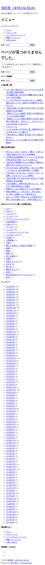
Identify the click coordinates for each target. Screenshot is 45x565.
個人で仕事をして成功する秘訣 (19, 245)
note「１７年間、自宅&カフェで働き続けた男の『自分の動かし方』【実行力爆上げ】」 (25, 198)
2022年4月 (10, 405)
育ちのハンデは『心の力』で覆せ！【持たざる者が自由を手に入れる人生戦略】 (25, 153)
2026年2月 (10, 302)
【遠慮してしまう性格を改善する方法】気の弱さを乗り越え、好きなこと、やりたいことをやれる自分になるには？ (25, 121)
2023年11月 (11, 360)
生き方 (9, 264)
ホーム (8, 30)
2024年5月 (10, 345)
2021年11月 (11, 408)
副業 (8, 248)
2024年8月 (10, 337)
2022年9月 (10, 395)
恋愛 (8, 258)
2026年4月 (10, 297)
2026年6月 (10, 292)
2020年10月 (11, 427)
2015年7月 (10, 519)
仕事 (8, 243)
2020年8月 (10, 429)
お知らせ (10, 224)
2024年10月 (11, 334)
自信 (8, 272)
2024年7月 (10, 339)
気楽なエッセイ (12, 261)
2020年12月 (11, 421)
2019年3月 (10, 456)
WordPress (15, 562)
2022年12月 (11, 387)
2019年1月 (10, 461)
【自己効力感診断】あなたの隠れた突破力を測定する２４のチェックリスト (25, 163)
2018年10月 (11, 469)
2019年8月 (10, 451)
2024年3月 (10, 350)
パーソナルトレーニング (15, 35)
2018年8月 (10, 472)
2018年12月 (11, 464)
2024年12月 (11, 331)
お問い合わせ (11, 40)
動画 (8, 253)
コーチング (10, 227)
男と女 (9, 266)
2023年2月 (10, 382)
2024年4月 (10, 347)
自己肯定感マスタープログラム (19, 274)
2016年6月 (10, 506)
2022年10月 (11, 392)
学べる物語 (10, 256)
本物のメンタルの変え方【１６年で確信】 (24, 189)
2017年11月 (11, 488)
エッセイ (10, 216)
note (7, 208)
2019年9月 (10, 448)
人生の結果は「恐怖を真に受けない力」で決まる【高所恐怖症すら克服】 (25, 184)
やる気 (9, 237)
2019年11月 (11, 443)
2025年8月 (10, 318)
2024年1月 (10, 355)
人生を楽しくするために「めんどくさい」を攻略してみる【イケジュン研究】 (25, 174)
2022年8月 (10, 398)
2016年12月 (11, 498)
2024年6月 (10, 342)
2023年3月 (10, 379)
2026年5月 (10, 294)
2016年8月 (10, 504)
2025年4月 (10, 326)
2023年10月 (11, 363)
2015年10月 (11, 514)
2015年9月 (10, 517)
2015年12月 (11, 511)
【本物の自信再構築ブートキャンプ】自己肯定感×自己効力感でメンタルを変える (25, 158)
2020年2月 (10, 437)
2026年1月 (10, 305)
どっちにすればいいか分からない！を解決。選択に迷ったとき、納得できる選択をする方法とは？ (25, 103)
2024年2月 (10, 352)
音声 (8, 277)
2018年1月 (10, 482)
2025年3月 (10, 329)
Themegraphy (26, 562)
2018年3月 (10, 480)
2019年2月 (10, 458)
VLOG (8, 211)
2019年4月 (10, 453)
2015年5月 (10, 522)
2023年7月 (10, 368)
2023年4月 (10, 376)
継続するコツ (11, 269)
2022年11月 (11, 390)
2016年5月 (10, 509)
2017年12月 (11, 485)
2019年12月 (11, 440)
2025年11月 (11, 310)
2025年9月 (10, 315)
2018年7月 (10, 474)
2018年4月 (10, 477)
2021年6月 (10, 416)
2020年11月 (11, 424)
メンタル (10, 229)
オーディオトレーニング (16, 219)
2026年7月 (10, 289)
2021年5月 (10, 419)
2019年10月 (11, 445)
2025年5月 (10, 323)
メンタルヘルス (12, 235)
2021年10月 (11, 411)
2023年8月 (10, 366)
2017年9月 (10, 490)
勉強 (8, 250)
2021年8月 (10, 413)
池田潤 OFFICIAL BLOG (18, 8)
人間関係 (10, 240)
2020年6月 (10, 432)
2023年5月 (10, 374)
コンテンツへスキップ (9, 25)
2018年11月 (11, 466)
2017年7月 (10, 493)
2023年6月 (10, 371)
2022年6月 (10, 400)
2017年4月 (10, 496)
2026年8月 (10, 286)
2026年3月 (10, 299)
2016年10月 (11, 501)
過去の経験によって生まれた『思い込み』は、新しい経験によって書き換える (24, 192)
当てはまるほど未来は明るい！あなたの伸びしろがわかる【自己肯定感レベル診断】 (25, 169)
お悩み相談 (10, 221)
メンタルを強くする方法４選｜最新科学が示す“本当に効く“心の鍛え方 (25, 130)
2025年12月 (11, 307)
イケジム (10, 213)
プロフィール (11, 32)
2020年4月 (10, 435)
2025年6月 (10, 321)
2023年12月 (11, 358)
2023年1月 (10, 384)
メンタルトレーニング (15, 232)
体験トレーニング (13, 37)
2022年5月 (10, 403)
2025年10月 (11, 313)
